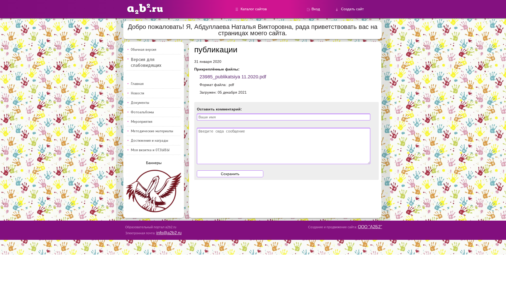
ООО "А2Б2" (370, 227)
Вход (316, 9)
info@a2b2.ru (169, 233)
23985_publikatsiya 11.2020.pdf (233, 76)
